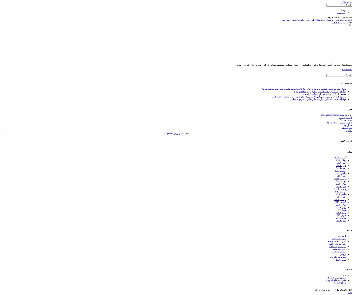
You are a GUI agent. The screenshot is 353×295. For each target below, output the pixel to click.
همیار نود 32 (346, 125)
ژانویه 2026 (341, 168)
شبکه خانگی (346, 2)
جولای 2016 (341, 205)
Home (343, 10)
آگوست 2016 (340, 202)
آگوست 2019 (340, 192)
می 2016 (342, 210)
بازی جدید (342, 236)
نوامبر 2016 (341, 194)
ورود (344, 275)
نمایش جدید (341, 259)
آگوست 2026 (340, 158)
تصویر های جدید (339, 238)
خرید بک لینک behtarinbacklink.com (336, 115)
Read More (347, 69)
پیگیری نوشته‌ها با (336, 278)
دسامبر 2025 (340, 171)
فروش (343, 254)
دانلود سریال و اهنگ (337, 246)
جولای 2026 (341, 160)
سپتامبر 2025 (340, 178)
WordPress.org (340, 283)
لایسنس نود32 (345, 117)
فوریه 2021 (341, 181)
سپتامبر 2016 (340, 199)
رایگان (349, 130)
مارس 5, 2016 (338, 22)
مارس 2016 (341, 215)
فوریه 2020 (341, 186)
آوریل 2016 (341, 212)
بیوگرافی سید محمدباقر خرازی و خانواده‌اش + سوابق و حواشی (318, 99)
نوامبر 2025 (341, 173)
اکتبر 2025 (341, 176)
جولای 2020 (341, 184)
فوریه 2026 (341, 165)
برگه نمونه (341, 12)
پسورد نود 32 (346, 120)
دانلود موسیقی (339, 249)
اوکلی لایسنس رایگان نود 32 (339, 123)
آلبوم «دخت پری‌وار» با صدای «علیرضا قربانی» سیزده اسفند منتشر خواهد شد (317, 20)
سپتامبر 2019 (340, 189)
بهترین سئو (347, 128)
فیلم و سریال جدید (338, 257)
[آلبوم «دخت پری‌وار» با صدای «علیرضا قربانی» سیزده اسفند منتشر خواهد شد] (326, 60)
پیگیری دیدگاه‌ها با (336, 280)
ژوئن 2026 (341, 163)
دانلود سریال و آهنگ (337, 244)
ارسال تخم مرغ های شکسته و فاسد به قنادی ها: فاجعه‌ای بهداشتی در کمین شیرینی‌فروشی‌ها (304, 89)
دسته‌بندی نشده (339, 252)
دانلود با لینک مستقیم (336, 241)
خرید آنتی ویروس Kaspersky (176, 133)
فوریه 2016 (341, 218)
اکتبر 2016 (341, 197)
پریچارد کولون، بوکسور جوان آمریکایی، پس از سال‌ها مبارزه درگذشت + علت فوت (309, 97)
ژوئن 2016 (341, 207)
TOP (350, 292)
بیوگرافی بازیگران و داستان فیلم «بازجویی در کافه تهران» (320, 91)
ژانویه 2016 (341, 220)
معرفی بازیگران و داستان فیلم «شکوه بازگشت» (324, 94)
